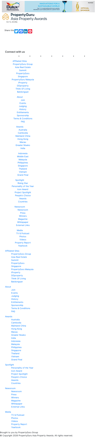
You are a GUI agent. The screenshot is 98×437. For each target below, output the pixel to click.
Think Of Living (23, 88)
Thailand (23, 168)
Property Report (23, 242)
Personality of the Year (23, 186)
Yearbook (22, 245)
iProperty (22, 82)
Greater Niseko (23, 145)
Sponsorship (23, 115)
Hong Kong (22, 139)
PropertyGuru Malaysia (23, 79)
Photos (22, 236)
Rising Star (23, 183)
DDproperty (23, 85)
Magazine (22, 219)
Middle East (22, 156)
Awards (19, 126)
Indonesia (22, 153)
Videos (23, 239)
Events (23, 103)
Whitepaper (22, 222)
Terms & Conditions (22, 118)
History (22, 109)
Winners (23, 216)
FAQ (23, 121)
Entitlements (23, 112)
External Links (23, 225)
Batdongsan (23, 92)
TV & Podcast (22, 233)
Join (23, 100)
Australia (23, 129)
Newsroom (20, 206)
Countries (22, 201)
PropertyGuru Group (23, 64)
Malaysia (23, 159)
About (20, 97)
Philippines (23, 162)
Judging (23, 106)
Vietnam (23, 172)
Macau (23, 142)
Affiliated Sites (20, 61)
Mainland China (22, 136)
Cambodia (23, 133)
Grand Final (22, 175)
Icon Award (22, 189)
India (23, 148)
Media (20, 230)
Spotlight (19, 180)
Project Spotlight (23, 192)
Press (22, 213)
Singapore (23, 165)
